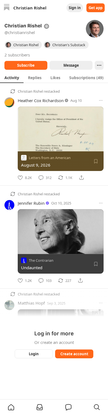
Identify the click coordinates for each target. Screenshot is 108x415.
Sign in (75, 7)
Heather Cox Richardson (41, 100)
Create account (74, 353)
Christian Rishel (30, 91)
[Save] (95, 161)
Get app (95, 7)
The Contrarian (41, 260)
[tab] (12, 77)
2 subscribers (17, 55)
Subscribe (26, 65)
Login (34, 353)
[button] (11, 407)
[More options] (100, 100)
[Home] (6, 8)
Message (71, 65)
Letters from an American (50, 157)
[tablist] (54, 77)
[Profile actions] (99, 65)
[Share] (81, 177)
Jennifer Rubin (31, 203)
